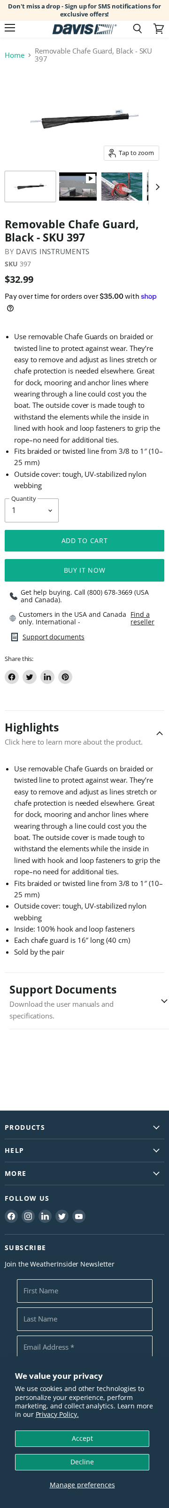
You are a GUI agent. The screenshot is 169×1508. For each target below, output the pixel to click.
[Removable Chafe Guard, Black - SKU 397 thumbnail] (30, 186)
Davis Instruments (53, 251)
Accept (82, 1438)
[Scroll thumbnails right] (155, 187)
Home (14, 55)
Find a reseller (142, 618)
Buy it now (85, 570)
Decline (82, 1461)
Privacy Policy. (57, 1414)
